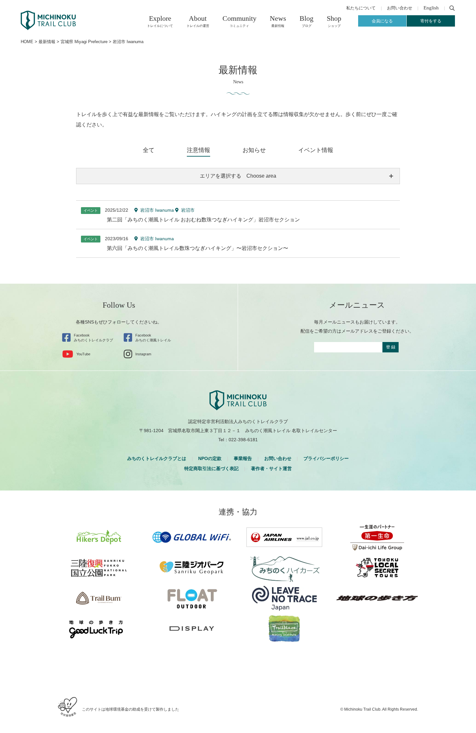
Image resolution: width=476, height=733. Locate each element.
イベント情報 (315, 150)
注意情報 (198, 150)
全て (148, 150)
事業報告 (243, 458)
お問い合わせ (277, 458)
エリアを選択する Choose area (238, 176)
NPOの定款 (209, 458)
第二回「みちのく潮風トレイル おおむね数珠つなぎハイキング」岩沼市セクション (203, 219)
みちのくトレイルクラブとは (156, 458)
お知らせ (254, 150)
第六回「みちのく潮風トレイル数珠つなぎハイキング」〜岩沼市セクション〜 (197, 248)
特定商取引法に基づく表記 (211, 468)
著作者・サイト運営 (271, 468)
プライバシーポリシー (326, 458)
